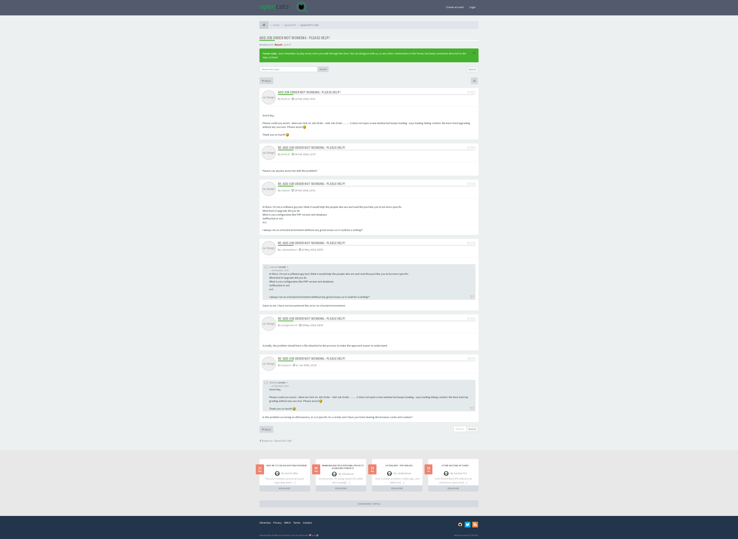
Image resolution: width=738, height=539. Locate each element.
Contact (307, 522)
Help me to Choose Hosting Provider (286, 465)
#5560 (471, 319)
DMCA (287, 522)
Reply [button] (267, 80)
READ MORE (284, 488)
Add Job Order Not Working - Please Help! (294, 38)
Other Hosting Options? (455, 465)
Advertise (265, 522)
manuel (285, 190)
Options (460, 428)
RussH (278, 44)
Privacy (277, 522)
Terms (296, 522)
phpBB (274, 535)
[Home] (263, 25)
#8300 (471, 359)
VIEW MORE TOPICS (369, 504)
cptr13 (287, 44)
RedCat (285, 99)
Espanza (286, 365)
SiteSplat (286, 535)
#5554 (471, 243)
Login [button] (473, 7)
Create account (455, 7)
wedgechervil (289, 325)
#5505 (471, 92)
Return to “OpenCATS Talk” (277, 440)
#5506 (471, 148)
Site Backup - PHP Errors (399, 465)
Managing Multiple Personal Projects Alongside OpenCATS (343, 467)
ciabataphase (289, 249)
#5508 (471, 184)
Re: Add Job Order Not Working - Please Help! (311, 148)
